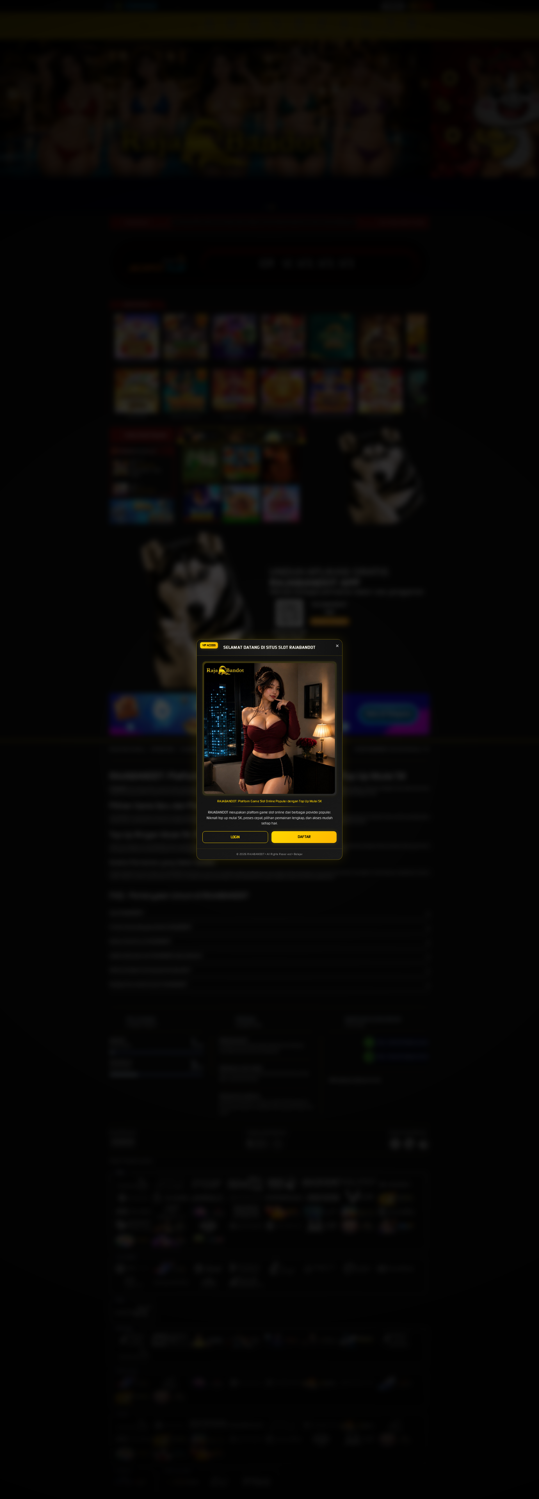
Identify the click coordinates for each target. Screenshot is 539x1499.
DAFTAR (304, 837)
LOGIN (235, 837)
